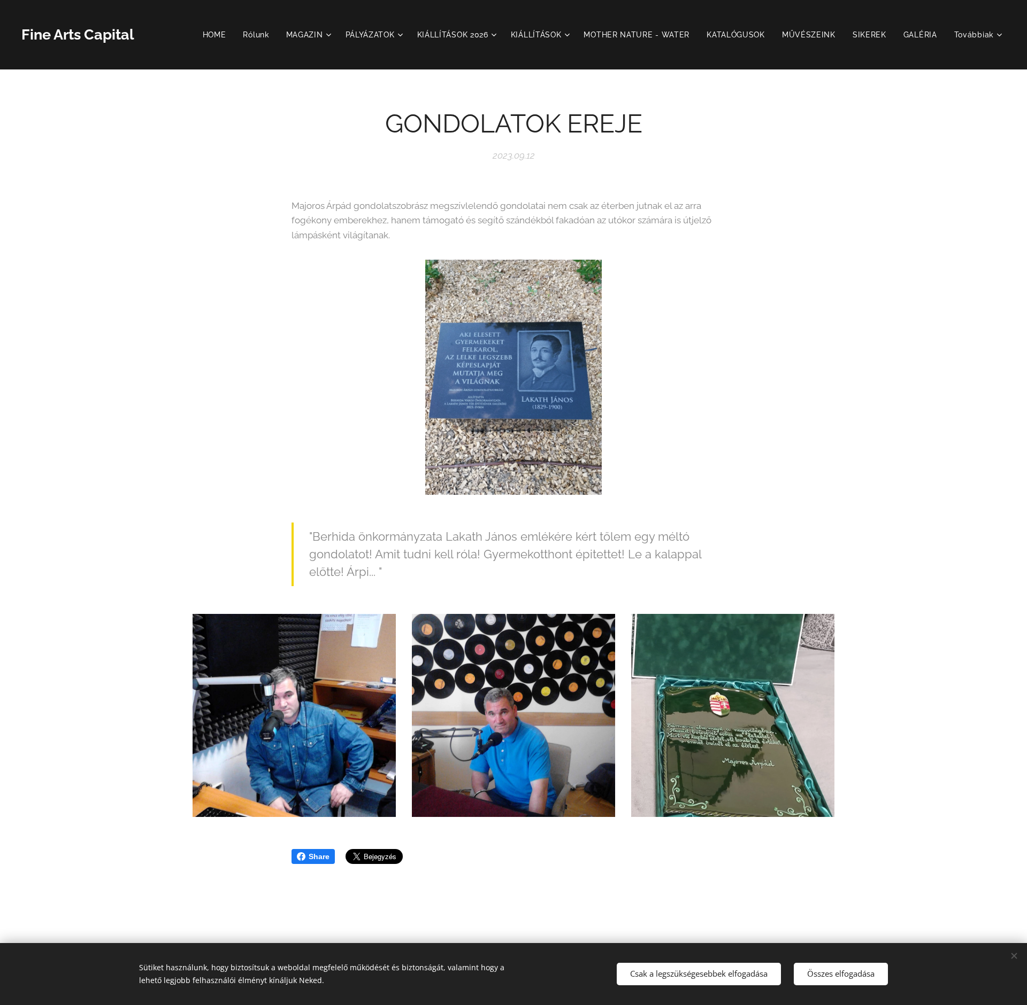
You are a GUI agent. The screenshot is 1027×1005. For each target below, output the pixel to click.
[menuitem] (217, 34)
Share (319, 856)
